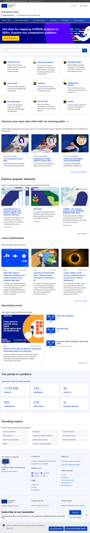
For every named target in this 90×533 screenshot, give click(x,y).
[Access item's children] (12, 20)
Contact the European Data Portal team (43, 461)
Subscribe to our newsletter (39, 464)
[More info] (67, 121)
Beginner (23, 136)
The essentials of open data (13, 160)
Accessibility (35, 490)
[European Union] (8, 6)
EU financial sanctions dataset (42, 435)
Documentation (78, 20)
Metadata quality (74, 62)
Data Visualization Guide (10, 439)
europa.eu (16, 506)
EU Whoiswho (65, 483)
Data (8, 20)
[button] (84, 6)
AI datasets (36, 431)
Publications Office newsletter (70, 464)
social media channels (78, 505)
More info (10, 528)
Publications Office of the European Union (13, 468)
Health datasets (8, 435)
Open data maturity (39, 20)
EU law (63, 475)
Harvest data (42, 101)
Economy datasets (68, 431)
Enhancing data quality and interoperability (73, 160)
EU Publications (66, 485)
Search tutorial (13, 62)
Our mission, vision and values (71, 461)
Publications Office (83, 189)
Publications (65, 20)
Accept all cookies (56, 528)
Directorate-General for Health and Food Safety (46, 189)
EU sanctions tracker (69, 435)
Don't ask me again (75, 517)
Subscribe (75, 512)
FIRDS (5, 444)
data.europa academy (22, 20)
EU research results (67, 480)
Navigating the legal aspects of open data (42, 160)
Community (53, 20)
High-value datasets (9, 431)
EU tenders (64, 477)
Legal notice (35, 484)
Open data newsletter (69, 439)
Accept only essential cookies (76, 528)
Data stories (12, 83)
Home (4, 20)
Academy (41, 83)
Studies (70, 102)
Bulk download (13, 102)
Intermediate (52, 136)
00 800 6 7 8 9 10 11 (42, 505)
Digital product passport (40, 439)
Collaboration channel (73, 84)
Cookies (34, 487)
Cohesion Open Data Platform (42, 444)
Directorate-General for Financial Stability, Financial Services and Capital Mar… (16, 189)
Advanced (83, 136)
